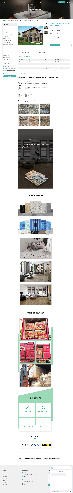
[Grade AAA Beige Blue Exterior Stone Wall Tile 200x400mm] (30, 35)
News (4, 480)
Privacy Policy (12, 491)
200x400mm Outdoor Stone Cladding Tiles (32, 458)
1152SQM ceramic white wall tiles (26, 460)
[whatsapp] (4, 74)
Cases (4, 482)
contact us (52, 2)
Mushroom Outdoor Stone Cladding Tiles (52, 458)
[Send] (70, 491)
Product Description (41, 52)
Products (8, 20)
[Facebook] (22, 484)
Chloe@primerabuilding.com (10, 68)
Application (5, 478)
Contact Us (5, 484)
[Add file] (52, 491)
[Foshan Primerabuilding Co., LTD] (4, 2)
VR (56, 2)
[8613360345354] (25, 484)
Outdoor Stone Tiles (14, 20)
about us (31, 2)
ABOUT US (5, 476)
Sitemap (16, 491)
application (42, 2)
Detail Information (26, 52)
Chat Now (9, 76)
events (46, 2)
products (36, 2)
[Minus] (70, 468)
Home (27, 2)
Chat (62, 2)
